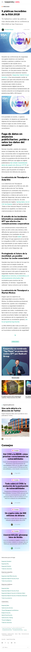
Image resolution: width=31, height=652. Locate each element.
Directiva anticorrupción (17, 628)
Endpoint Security (6, 612)
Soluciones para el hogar (8, 557)
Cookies (25, 630)
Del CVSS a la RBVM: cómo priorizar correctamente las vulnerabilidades (15, 456)
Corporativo (5, 601)
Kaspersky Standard (6, 561)
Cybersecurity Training (7, 617)
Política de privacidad (6, 628)
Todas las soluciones (7, 568)
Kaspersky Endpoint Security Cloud (10, 578)
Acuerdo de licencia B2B (18, 630)
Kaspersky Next (5, 588)
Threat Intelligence (6, 620)
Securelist (3, 639)
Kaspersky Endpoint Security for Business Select (13, 593)
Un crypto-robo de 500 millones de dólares (15, 514)
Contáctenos (4, 633)
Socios (16, 633)
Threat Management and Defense (10, 610)
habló (20, 237)
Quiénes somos (11, 633)
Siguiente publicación (8, 404)
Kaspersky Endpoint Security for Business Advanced (14, 595)
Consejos (16, 450)
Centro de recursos (25, 633)
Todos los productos (7, 581)
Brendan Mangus (9, 29)
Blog (19, 633)
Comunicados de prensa (7, 635)
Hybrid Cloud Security (7, 615)
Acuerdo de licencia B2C (7, 630)
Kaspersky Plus (5, 563)
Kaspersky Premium (6, 566)
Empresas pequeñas (7, 572)
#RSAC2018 (6, 6)
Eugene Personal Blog (11, 639)
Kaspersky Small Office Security (9, 576)
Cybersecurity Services (7, 607)
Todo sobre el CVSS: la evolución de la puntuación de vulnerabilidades (15, 486)
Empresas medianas (7, 584)
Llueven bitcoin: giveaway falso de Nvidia (15, 536)
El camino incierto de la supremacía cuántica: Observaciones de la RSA (11, 397)
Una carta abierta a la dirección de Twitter (11, 409)
